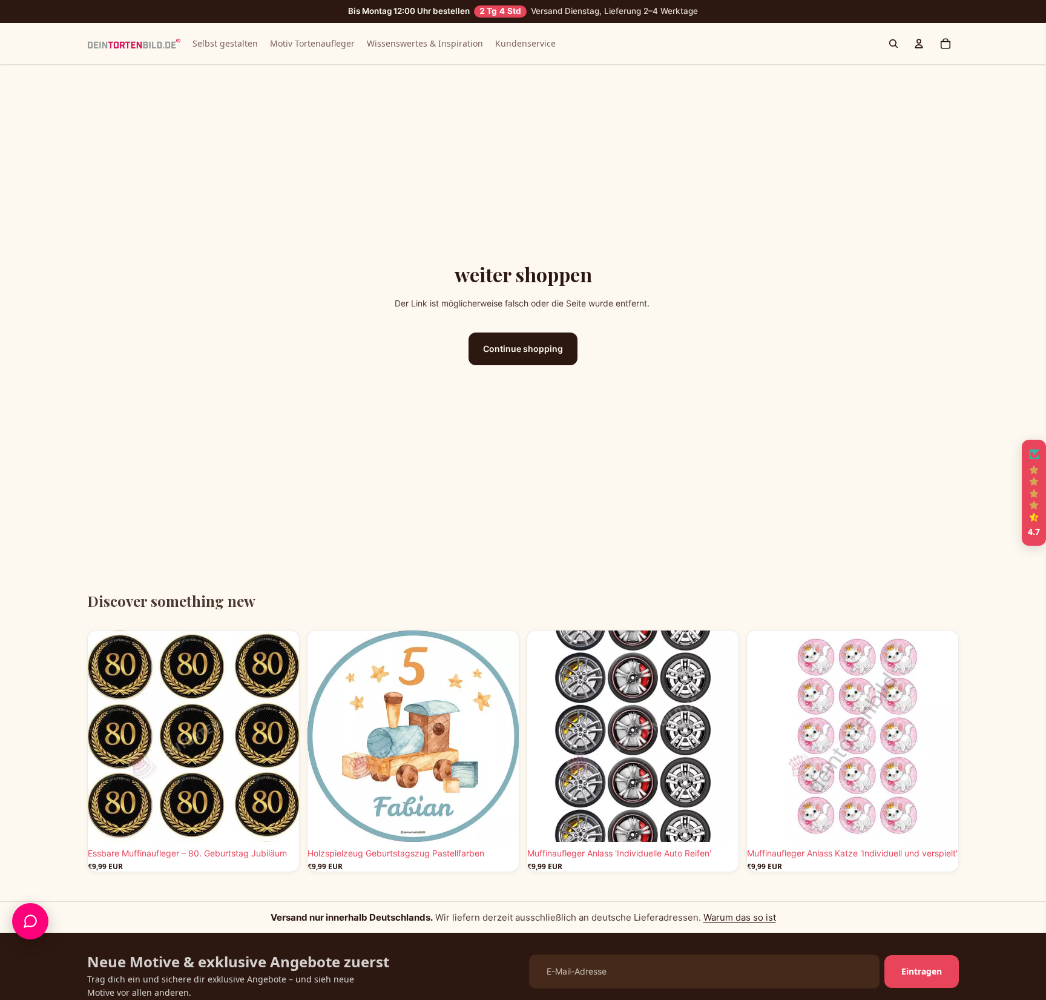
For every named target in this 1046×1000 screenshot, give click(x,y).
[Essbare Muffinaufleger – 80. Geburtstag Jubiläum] (193, 736)
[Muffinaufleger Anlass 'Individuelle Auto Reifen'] (632, 736)
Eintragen (921, 971)
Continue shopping (523, 348)
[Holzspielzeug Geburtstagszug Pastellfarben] (413, 736)
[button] (1034, 493)
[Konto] (919, 43)
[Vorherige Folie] (106, 736)
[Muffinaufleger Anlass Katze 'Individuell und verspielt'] (852, 736)
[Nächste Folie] (281, 736)
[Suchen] (893, 43)
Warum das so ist (739, 917)
